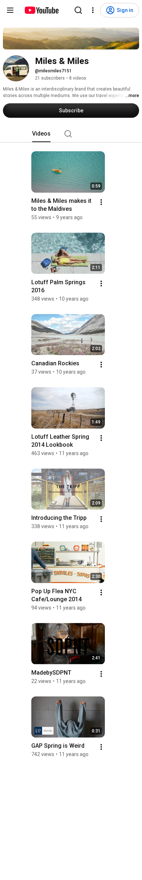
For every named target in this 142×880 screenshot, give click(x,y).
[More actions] (101, 202)
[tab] (41, 133)
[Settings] (92, 10)
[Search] (78, 10)
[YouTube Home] (41, 10)
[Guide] (10, 10)
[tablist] (71, 133)
